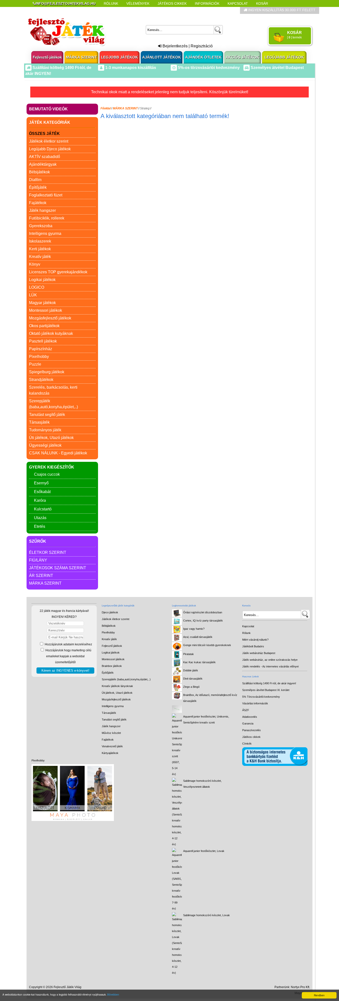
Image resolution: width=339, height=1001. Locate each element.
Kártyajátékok (110, 752)
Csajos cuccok (47, 474)
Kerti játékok (40, 249)
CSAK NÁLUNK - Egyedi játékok (58, 453)
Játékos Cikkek (172, 3)
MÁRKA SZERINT (81, 57)
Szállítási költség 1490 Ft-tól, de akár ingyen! (269, 683)
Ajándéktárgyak (43, 164)
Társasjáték (39, 422)
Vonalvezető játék (112, 746)
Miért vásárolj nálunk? (255, 639)
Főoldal (106, 108)
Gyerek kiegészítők (51, 467)
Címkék (152, 10)
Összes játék (44, 133)
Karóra (40, 500)
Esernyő (41, 483)
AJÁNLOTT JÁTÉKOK (161, 57)
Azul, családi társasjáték (197, 636)
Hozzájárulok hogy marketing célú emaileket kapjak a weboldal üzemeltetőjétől (68, 656)
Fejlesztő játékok (47, 57)
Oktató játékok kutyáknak (51, 333)
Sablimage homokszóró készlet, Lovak (206, 915)
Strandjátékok (41, 379)
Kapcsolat (238, 3)
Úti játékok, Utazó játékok (51, 438)
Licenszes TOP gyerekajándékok (58, 272)
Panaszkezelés (251, 730)
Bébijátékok (39, 172)
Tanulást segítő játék (47, 414)
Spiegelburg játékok (46, 372)
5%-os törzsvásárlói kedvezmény (208, 67)
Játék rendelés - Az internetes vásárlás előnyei (270, 666)
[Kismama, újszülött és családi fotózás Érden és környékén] (73, 819)
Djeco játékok (110, 612)
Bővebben (113, 994)
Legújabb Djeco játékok (50, 149)
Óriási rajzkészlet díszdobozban (202, 612)
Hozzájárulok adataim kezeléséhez (68, 644)
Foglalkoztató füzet (45, 195)
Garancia (247, 723)
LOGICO (36, 287)
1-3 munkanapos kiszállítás (130, 67)
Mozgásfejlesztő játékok (50, 318)
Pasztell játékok (43, 341)
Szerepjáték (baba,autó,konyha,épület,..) (126, 679)
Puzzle (35, 364)
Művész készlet (111, 732)
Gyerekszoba (40, 226)
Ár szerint (41, 575)
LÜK (33, 295)
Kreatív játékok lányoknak (117, 686)
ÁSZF (245, 710)
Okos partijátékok (44, 326)
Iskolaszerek (40, 241)
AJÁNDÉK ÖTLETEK (203, 57)
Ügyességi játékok (45, 445)
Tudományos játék (45, 430)
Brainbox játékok (112, 665)
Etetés (39, 526)
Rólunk (111, 3)
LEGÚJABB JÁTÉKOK (284, 57)
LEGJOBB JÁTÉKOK (119, 57)
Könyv (34, 264)
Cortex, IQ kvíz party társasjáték (203, 620)
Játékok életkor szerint (48, 141)
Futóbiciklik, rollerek (46, 218)
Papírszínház (40, 349)
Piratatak (188, 654)
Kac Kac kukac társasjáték (199, 662)
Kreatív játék (40, 256)
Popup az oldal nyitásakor (111, 10)
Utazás (40, 518)
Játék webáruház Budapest (258, 653)
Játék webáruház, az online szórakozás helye (270, 659)
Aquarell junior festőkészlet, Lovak (203, 850)
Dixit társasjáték (193, 678)
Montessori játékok (45, 310)
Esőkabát (42, 492)
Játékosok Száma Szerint (57, 568)
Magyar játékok (42, 303)
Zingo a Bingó (191, 686)
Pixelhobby (39, 356)
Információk (207, 3)
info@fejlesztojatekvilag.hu (65, 3)
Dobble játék (190, 670)
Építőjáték (38, 187)
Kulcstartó (43, 509)
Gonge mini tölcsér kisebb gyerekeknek (207, 645)
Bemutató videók (48, 109)
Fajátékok (37, 203)
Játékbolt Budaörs (253, 646)
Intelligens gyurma (45, 233)
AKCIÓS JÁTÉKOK (242, 57)
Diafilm (35, 180)
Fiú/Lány (38, 560)
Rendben (319, 995)
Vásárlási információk (255, 703)
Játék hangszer (42, 210)
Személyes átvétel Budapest (277, 67)
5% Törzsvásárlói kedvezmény (261, 696)
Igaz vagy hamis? (193, 628)
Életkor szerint (47, 552)
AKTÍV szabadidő (44, 157)
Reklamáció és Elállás (55, 10)
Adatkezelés (249, 716)
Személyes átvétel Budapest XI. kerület (265, 689)
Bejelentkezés (175, 46)
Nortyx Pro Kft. (300, 987)
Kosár (262, 3)
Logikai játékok (42, 280)
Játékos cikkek (251, 736)
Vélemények (137, 3)
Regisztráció (202, 46)
